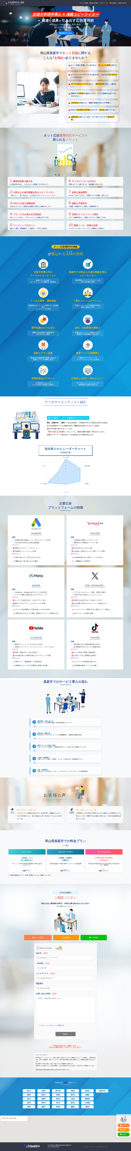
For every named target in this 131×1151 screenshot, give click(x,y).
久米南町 (87, 1102)
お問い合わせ (122, 3)
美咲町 (87, 1107)
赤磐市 (58, 1095)
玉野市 (29, 1102)
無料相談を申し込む (65, 33)
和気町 (58, 1107)
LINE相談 (94, 937)
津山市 (29, 1099)
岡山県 (45, 53)
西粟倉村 (87, 1099)
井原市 (44, 1091)
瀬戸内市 (58, 1091)
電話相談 (67, 937)
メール (124, 1125)
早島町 (73, 1091)
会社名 (42, 953)
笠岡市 (29, 1107)
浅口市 (58, 1102)
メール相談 (39, 937)
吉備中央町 (102, 1091)
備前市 (44, 1107)
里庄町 (73, 1095)
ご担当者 (43, 963)
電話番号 (39, 983)
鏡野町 (73, 1107)
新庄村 (73, 1102)
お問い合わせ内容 (47, 993)
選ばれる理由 (93, 3)
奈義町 (87, 1095)
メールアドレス (46, 973)
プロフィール (103, 3)
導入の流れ (113, 3)
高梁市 (44, 1099)
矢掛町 (73, 1099)
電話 (123, 1130)
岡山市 (29, 1091)
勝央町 (87, 1091)
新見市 (44, 1102)
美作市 (58, 1099)
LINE (124, 1134)
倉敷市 (29, 1095)
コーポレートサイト (53, 1148)
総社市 (44, 1095)
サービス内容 (83, 3)
